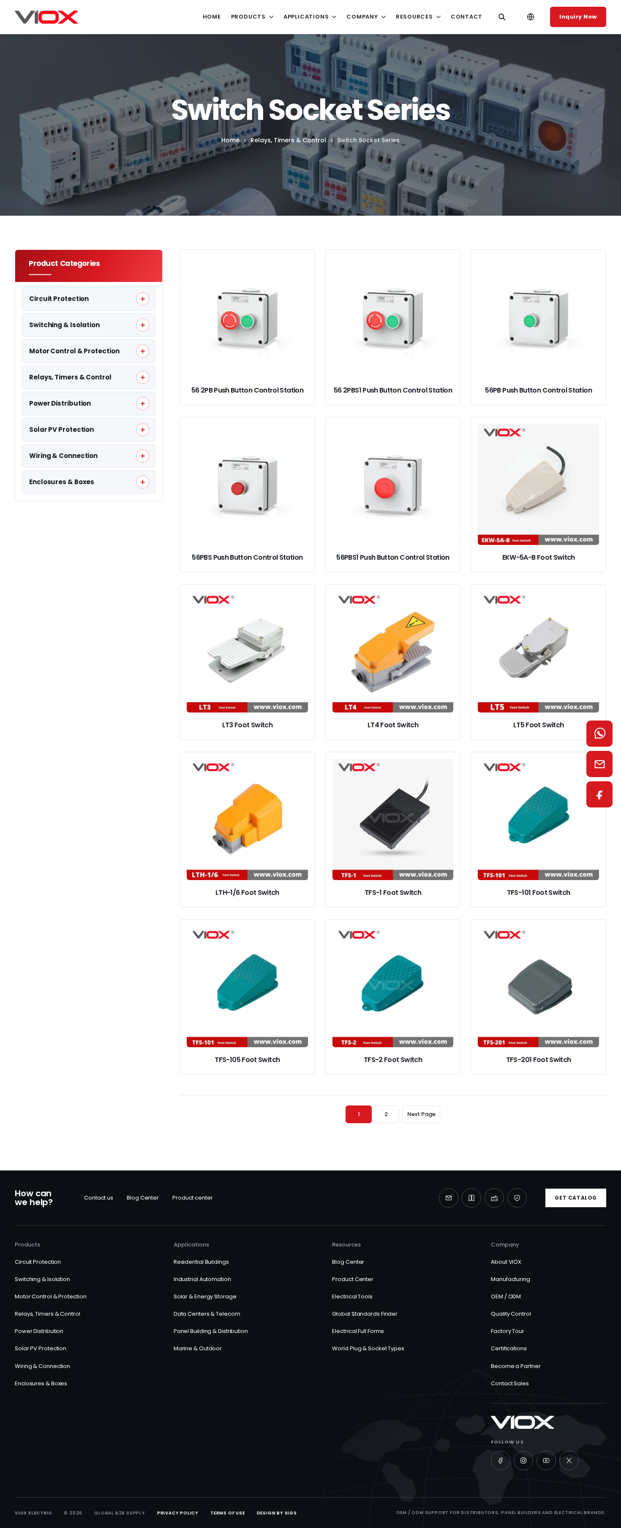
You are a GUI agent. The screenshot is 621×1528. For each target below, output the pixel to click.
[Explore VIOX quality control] (517, 1198)
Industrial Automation (202, 1279)
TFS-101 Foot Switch (538, 892)
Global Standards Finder (365, 1314)
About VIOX (506, 1262)
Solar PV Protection (40, 1348)
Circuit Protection (38, 1262)
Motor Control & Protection (50, 1296)
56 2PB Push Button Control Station (247, 390)
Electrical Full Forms (358, 1331)
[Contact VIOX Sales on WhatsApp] (599, 734)
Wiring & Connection (42, 1366)
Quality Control (511, 1314)
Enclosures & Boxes (41, 1383)
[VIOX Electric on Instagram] (523, 1460)
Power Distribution (39, 1331)
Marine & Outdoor (198, 1348)
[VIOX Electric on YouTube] (546, 1460)
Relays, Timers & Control (288, 140)
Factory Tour (507, 1331)
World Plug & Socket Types (368, 1348)
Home (212, 17)
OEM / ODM (506, 1296)
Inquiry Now (578, 17)
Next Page (421, 1114)
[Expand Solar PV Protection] (142, 429)
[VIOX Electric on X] (569, 1460)
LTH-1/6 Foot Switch (247, 892)
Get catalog (576, 1197)
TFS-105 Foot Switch (247, 1060)
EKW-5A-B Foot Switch (538, 557)
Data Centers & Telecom (207, 1314)
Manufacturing (510, 1279)
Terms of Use (227, 1513)
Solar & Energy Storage (205, 1296)
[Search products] (502, 17)
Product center (192, 1198)
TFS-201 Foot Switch (538, 1060)
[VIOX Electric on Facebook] (500, 1460)
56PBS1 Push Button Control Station (392, 557)
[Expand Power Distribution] (142, 403)
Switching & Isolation (42, 1279)
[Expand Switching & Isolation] (142, 325)
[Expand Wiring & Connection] (142, 456)
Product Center (352, 1279)
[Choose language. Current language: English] (530, 17)
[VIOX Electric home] (46, 17)
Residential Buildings (201, 1262)
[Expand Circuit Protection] (142, 299)
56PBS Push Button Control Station (247, 557)
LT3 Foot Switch (247, 725)
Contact (466, 17)
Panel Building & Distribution (211, 1331)
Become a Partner (515, 1366)
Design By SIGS (277, 1513)
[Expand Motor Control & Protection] (142, 351)
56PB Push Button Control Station (538, 390)
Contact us (98, 1198)
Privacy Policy (178, 1513)
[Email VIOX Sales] (599, 764)
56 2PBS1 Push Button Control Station (393, 390)
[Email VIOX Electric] (448, 1198)
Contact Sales (510, 1383)
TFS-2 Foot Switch (393, 1060)
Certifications (509, 1348)
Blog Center (143, 1198)
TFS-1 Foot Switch (393, 892)
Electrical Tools (352, 1296)
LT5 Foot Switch (538, 725)
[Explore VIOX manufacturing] (494, 1198)
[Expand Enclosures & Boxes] (142, 482)
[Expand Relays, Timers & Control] (142, 377)
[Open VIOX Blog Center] (471, 1198)
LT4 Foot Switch (393, 725)
